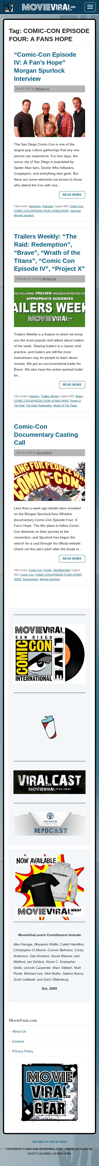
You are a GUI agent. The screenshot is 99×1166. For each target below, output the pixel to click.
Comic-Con (76, 206)
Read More (72, 194)
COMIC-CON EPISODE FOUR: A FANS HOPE (41, 210)
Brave (79, 396)
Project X (75, 400)
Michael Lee (42, 88)
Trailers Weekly (50, 396)
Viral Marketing (61, 570)
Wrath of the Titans (65, 405)
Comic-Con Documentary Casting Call (46, 434)
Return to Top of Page (49, 1141)
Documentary (30, 579)
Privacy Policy (22, 1051)
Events (47, 570)
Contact (18, 1041)
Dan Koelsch (44, 452)
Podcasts (47, 206)
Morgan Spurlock (24, 215)
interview (75, 210)
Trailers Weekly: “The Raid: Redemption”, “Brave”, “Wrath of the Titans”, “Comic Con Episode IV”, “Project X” (49, 252)
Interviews (35, 206)
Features (34, 396)
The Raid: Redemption (39, 405)
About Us (19, 1031)
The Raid (19, 405)
